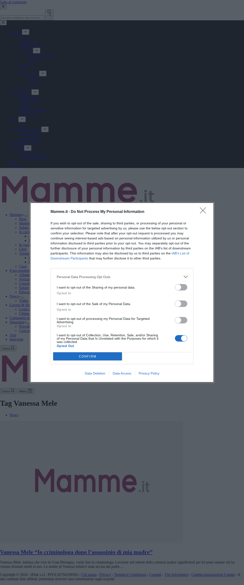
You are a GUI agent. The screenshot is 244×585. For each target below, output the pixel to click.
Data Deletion (95, 373)
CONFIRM (88, 356)
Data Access (122, 373)
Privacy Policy (149, 373)
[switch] (181, 287)
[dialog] (122, 292)
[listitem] (122, 276)
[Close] (204, 211)
